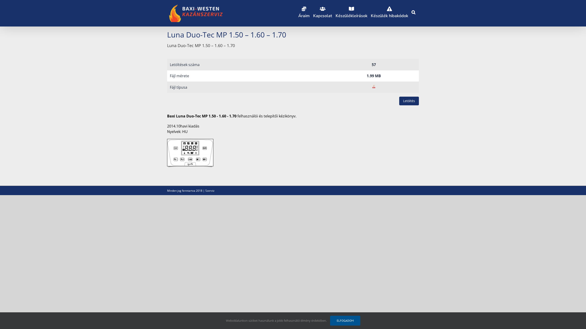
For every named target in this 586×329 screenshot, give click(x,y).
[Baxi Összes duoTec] (190, 140)
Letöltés (409, 101)
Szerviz (209, 191)
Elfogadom (345, 321)
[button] (413, 11)
